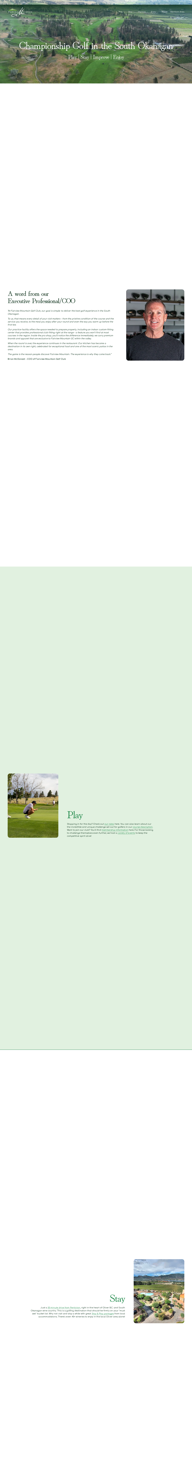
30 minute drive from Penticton (64, 1308)
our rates (109, 824)
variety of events (126, 833)
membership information (115, 830)
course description (143, 827)
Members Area (177, 12)
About (164, 12)
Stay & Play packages (103, 1314)
